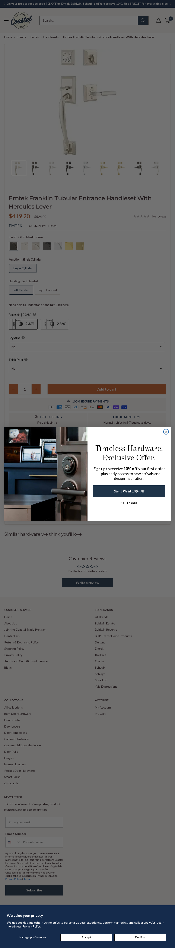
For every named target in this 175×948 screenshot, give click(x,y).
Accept (86, 937)
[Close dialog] (166, 431)
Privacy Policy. (31, 926)
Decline (140, 937)
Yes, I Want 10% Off (129, 491)
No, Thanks (129, 502)
